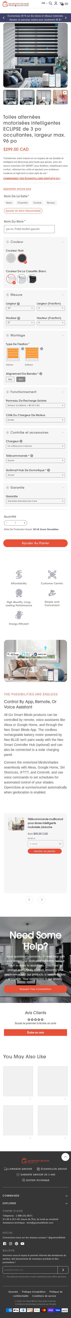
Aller (63, 1270)
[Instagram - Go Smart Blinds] (11, 1244)
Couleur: (15, 250)
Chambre (23, 202)
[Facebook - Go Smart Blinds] (5, 1244)
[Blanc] (11, 278)
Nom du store (14, 221)
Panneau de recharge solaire (26, 400)
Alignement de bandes (22, 373)
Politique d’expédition (34, 1291)
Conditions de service (44, 1296)
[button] (18, 303)
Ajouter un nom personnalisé (23, 210)
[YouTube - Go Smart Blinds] (22, 1244)
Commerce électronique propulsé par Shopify (35, 1304)
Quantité (10, 516)
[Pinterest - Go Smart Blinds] (16, 1244)
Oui (10, 379)
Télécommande (18, 455)
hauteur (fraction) (49, 318)
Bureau (51, 202)
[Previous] (5, 18)
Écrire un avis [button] (35, 1032)
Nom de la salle (16, 196)
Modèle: (32, 838)
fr (43, 3)
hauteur (12, 318)
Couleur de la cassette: (26, 271)
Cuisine (37, 202)
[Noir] (32, 278)
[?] (13, 354)
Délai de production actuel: (31, 529)
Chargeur (12, 441)
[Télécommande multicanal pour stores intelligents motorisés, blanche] (16, 823)
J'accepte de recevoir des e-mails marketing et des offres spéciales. (36, 1277)
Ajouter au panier (35, 543)
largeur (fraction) (49, 303)
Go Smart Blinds (30, 1301)
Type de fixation (17, 344)
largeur (12, 303)
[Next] (66, 18)
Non (21, 379)
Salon (9, 202)
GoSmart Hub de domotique (26, 470)
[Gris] (21, 278)
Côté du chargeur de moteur (25, 415)
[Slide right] (41, 899)
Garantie (12, 496)
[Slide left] (29, 899)
